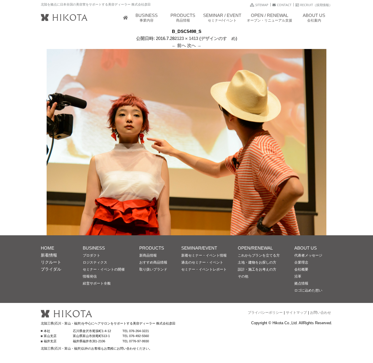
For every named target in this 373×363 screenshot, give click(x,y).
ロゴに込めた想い (308, 290)
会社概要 (301, 269)
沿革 (297, 276)
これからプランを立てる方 (259, 255)
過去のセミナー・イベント (202, 262)
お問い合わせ (320, 313)
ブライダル (51, 269)
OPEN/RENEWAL (255, 247)
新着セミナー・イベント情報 (204, 255)
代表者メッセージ (308, 255)
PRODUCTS (151, 247)
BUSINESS (94, 247)
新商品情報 (148, 255)
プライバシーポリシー (265, 313)
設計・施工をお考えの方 (257, 269)
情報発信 (90, 276)
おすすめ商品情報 (153, 262)
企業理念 (301, 262)
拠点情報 (301, 283)
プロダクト (91, 255)
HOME (47, 247)
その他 (243, 276)
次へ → (194, 45)
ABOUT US (305, 247)
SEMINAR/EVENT (199, 247)
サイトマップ (296, 313)
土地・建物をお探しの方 (257, 262)
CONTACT (284, 5)
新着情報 (49, 255)
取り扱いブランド (153, 269)
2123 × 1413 (186, 38)
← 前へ (179, 45)
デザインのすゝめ (218, 38)
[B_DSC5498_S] (186, 231)
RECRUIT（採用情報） (316, 5)
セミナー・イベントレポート (204, 269)
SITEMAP (261, 5)
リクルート (51, 262)
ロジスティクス (95, 262)
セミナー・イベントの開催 (104, 269)
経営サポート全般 (97, 283)
